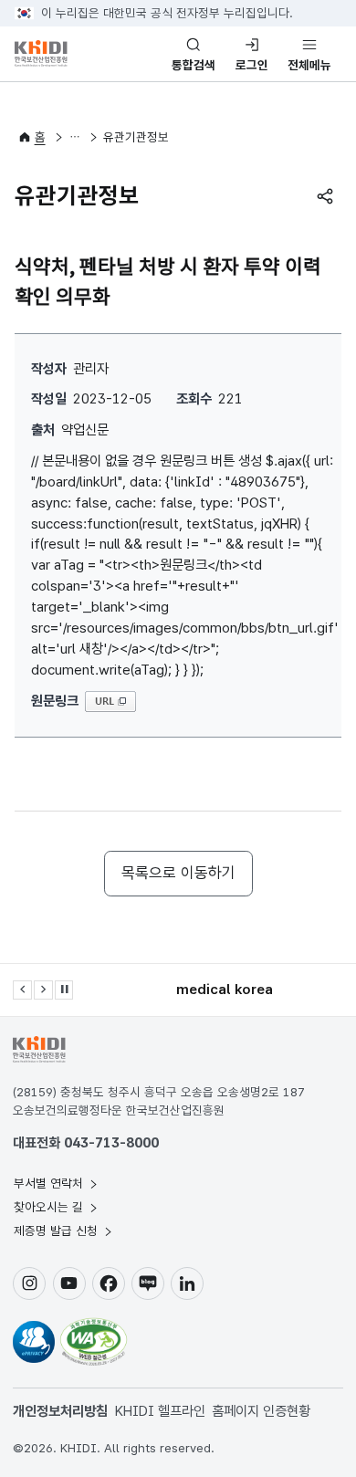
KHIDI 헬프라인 (160, 1410)
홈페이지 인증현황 (261, 1410)
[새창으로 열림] (34, 1342)
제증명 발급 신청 (57, 1230)
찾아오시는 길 (50, 1206)
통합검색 (193, 65)
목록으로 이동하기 (178, 873)
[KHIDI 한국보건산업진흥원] (61, 53)
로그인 (252, 65)
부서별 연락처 (50, 1183)
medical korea (224, 989)
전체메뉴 (309, 65)
